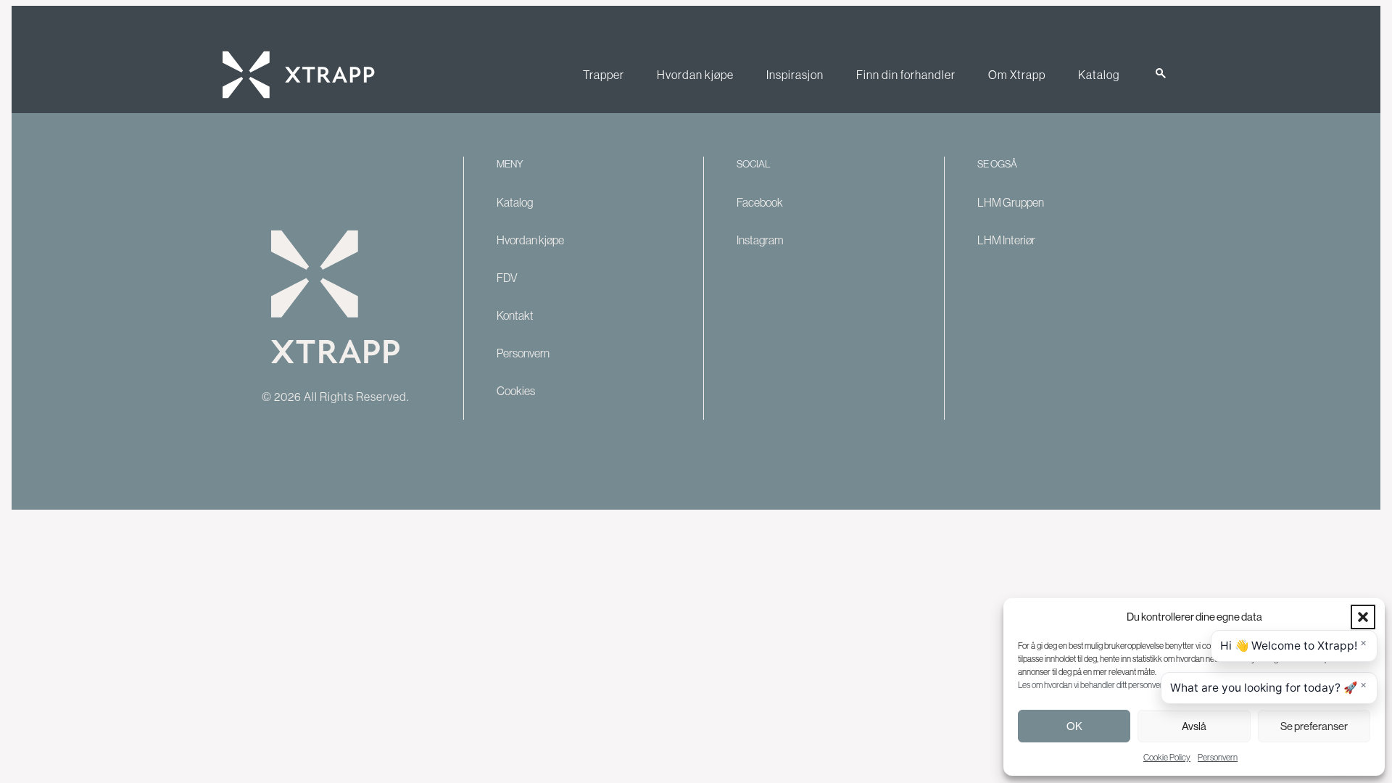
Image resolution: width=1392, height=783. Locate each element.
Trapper (603, 74)
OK (1074, 726)
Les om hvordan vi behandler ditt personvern (1092, 685)
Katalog (1098, 74)
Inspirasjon (795, 74)
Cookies (516, 390)
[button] (1363, 617)
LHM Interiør (1006, 239)
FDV (507, 277)
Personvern (1218, 758)
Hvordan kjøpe (695, 74)
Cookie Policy (1166, 758)
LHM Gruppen (1010, 202)
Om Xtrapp (1016, 74)
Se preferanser (1314, 726)
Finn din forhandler (906, 74)
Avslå (1194, 726)
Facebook (760, 202)
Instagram (760, 239)
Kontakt (515, 315)
